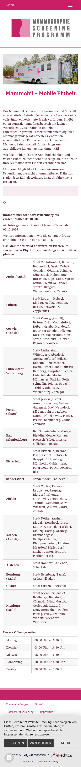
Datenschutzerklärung (47, 761)
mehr (65, 743)
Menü (10, 5)
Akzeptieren (40, 743)
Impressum (28, 761)
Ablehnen (15, 743)
